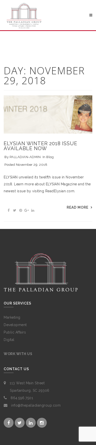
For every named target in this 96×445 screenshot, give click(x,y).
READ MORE (77, 207)
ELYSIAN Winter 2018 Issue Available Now (40, 145)
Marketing (12, 317)
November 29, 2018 (32, 165)
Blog (50, 157)
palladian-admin (25, 157)
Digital (9, 340)
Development (15, 325)
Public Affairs (15, 332)
